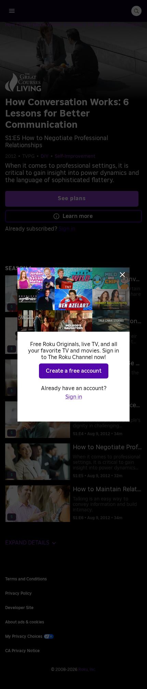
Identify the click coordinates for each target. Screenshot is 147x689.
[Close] (122, 274)
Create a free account (74, 371)
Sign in (73, 397)
